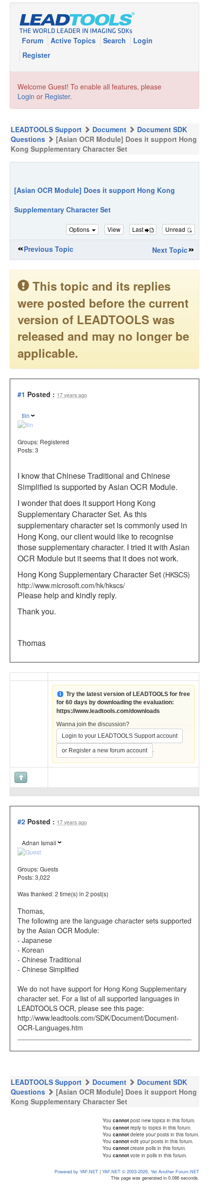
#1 (21, 394)
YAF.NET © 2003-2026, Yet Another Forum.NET (150, 1171)
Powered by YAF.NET (76, 1171)
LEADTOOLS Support (46, 129)
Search (115, 40)
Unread (176, 229)
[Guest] (29, 851)
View (114, 229)
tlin (26, 415)
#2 (21, 821)
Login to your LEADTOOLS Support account (119, 735)
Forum (33, 40)
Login (143, 40)
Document (109, 129)
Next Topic (170, 250)
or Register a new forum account (104, 750)
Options (80, 229)
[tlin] (25, 423)
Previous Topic (48, 249)
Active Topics (74, 40)
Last (138, 229)
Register (36, 55)
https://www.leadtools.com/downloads (108, 711)
